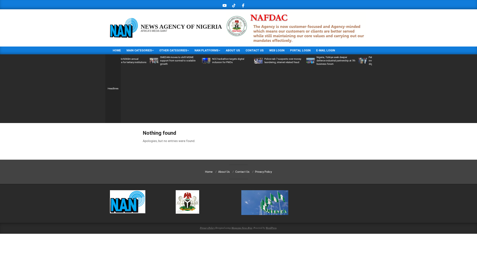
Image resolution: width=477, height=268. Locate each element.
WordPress (271, 227)
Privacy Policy (207, 227)
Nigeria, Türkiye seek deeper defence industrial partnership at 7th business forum (328, 60)
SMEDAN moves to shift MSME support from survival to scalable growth (170, 60)
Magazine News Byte (241, 227)
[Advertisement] (246, 94)
